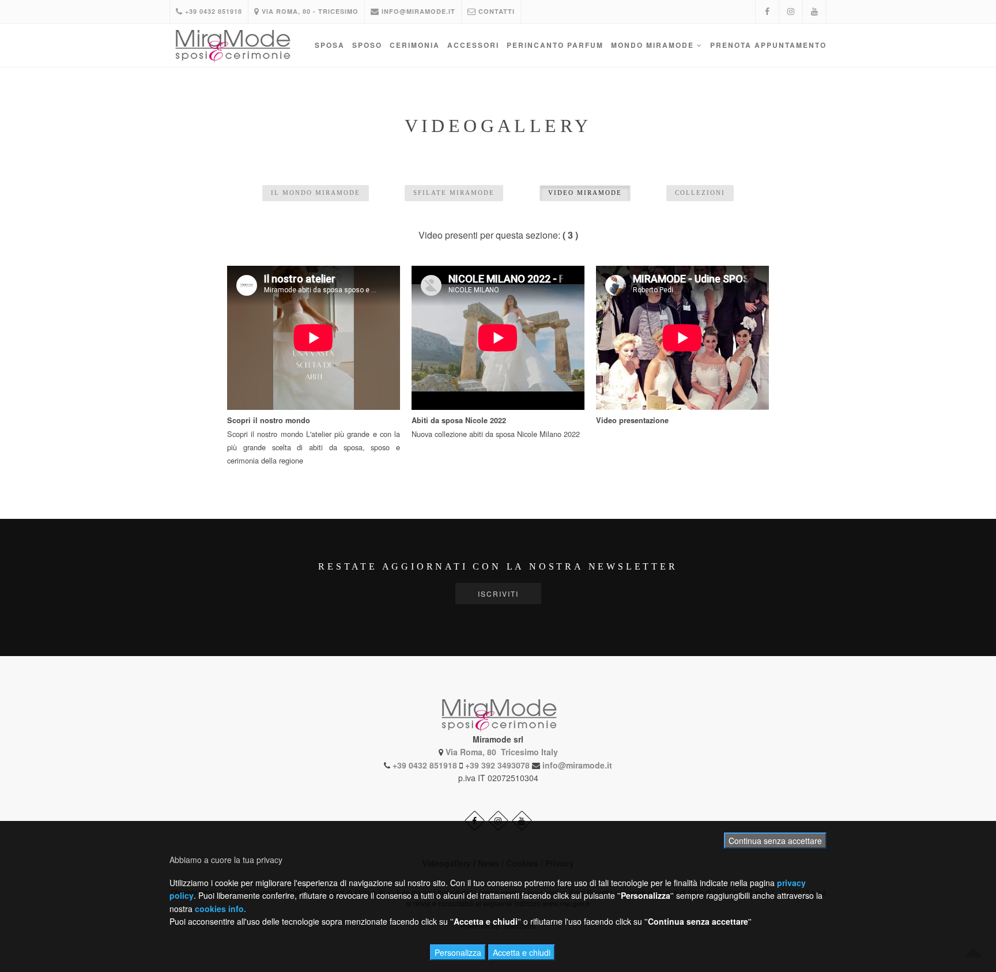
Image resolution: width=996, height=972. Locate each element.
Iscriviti (498, 593)
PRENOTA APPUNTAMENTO (768, 45)
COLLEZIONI (700, 192)
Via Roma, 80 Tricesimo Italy (502, 752)
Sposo (367, 45)
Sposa (330, 45)
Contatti (495, 11)
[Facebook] (767, 11)
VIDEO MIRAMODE (585, 192)
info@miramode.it (417, 11)
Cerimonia (415, 45)
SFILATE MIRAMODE (454, 192)
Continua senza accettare (775, 840)
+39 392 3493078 (497, 765)
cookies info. (220, 908)
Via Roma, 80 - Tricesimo (309, 11)
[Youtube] (814, 11)
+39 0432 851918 (212, 11)
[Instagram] (790, 11)
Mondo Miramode (654, 45)
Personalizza (458, 952)
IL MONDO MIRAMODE (315, 192)
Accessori (473, 45)
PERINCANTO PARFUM (555, 45)
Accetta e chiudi (521, 952)
